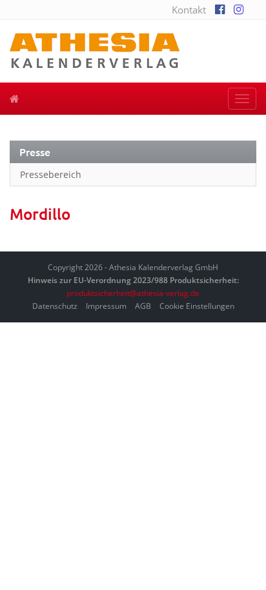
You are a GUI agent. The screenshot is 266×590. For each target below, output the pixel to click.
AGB (143, 305)
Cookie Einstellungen (196, 305)
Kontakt (189, 9)
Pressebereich (50, 174)
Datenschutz (54, 305)
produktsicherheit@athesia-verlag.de (133, 293)
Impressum (106, 305)
